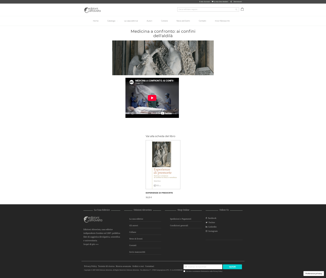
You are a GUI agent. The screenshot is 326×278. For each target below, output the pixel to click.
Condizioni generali (179, 225)
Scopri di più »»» (91, 244)
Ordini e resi (138, 266)
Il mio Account (204, 2)
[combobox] (208, 9)
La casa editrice (136, 219)
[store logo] (92, 10)
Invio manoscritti (137, 252)
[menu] (163, 21)
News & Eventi (135, 238)
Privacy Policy (217, 271)
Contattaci (149, 266)
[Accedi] (231, 2)
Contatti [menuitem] (202, 21)
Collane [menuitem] (164, 21)
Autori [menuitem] (149, 21)
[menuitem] (96, 21)
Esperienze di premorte (159, 193)
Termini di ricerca (106, 266)
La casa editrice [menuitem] (131, 21)
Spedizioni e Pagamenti (180, 219)
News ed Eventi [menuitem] (183, 21)
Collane (132, 232)
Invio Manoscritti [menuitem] (222, 21)
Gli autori (133, 225)
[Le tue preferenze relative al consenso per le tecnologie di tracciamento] (313, 273)
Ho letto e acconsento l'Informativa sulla (204, 271)
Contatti (132, 245)
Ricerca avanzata (123, 266)
